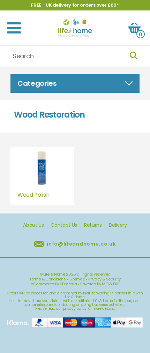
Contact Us (64, 224)
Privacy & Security (104, 279)
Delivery (118, 224)
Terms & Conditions (47, 279)
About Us (33, 224)
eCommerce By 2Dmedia (54, 283)
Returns (93, 224)
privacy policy (75, 308)
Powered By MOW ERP (99, 283)
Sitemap (77, 279)
